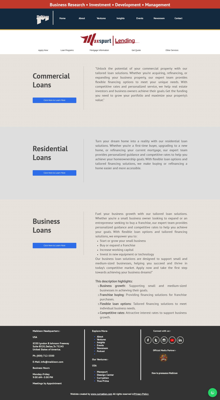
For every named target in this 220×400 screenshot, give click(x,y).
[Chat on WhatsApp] (212, 392)
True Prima (103, 380)
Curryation (103, 377)
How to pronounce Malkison (164, 373)
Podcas (100, 351)
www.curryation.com (101, 394)
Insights (101, 342)
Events (100, 345)
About (100, 336)
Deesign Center (105, 374)
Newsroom (102, 348)
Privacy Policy (141, 394)
